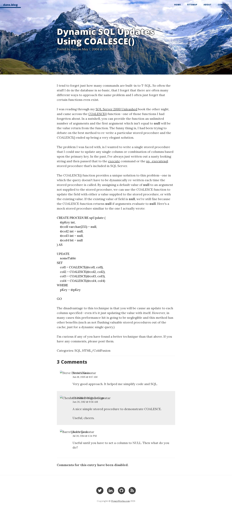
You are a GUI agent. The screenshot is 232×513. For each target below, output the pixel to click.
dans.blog (10, 5)
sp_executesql (157, 161)
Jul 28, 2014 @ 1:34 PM (85, 435)
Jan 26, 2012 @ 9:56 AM (85, 401)
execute (114, 161)
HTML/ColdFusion (96, 350)
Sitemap (192, 4)
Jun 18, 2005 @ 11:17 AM (85, 376)
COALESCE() (97, 114)
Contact (223, 4)
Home (177, 4)
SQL (77, 350)
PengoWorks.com (120, 501)
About (207, 4)
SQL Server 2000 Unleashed (116, 109)
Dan (74, 49)
